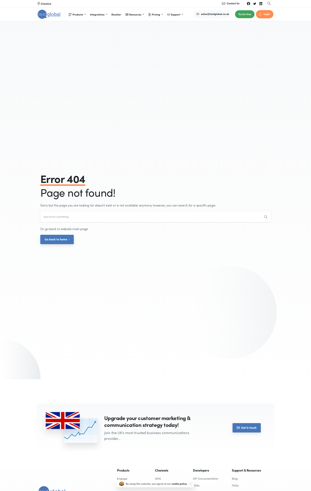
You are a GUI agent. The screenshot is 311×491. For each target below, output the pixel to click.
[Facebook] (248, 3)
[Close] (190, 484)
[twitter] (255, 3)
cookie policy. (179, 483)
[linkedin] (261, 3)
